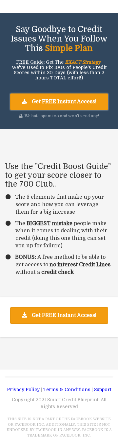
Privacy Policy (23, 389)
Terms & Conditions (66, 389)
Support (102, 389)
